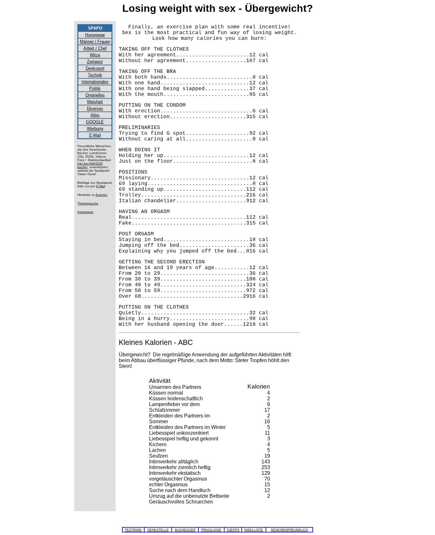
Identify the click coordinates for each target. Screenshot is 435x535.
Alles (95, 115)
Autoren (101, 194)
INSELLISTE (253, 529)
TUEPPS (232, 529)
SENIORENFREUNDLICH (289, 529)
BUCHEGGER (185, 529)
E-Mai (100, 186)
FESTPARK (133, 529)
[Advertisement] (332, 119)
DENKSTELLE (158, 529)
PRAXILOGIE (211, 529)
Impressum (85, 212)
